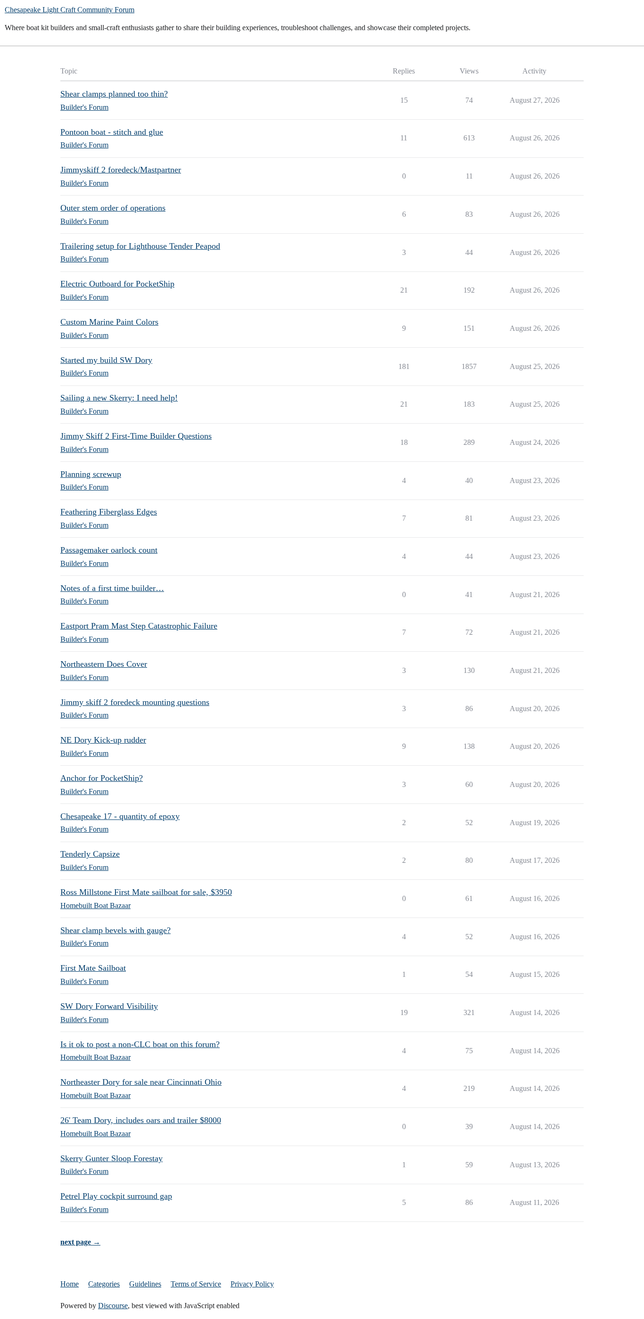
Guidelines (145, 1284)
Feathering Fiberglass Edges (108, 511)
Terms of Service (196, 1284)
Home (69, 1284)
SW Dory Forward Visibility (109, 1006)
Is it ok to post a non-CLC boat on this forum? (140, 1044)
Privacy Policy (252, 1284)
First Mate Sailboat (93, 968)
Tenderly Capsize (90, 854)
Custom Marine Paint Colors (109, 322)
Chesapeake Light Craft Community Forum (69, 10)
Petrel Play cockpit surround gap (116, 1196)
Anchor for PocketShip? (101, 778)
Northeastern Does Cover (103, 664)
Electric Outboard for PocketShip (117, 283)
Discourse (113, 1306)
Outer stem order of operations (112, 208)
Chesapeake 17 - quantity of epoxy (120, 816)
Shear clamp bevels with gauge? (115, 930)
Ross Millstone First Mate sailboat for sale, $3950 (146, 892)
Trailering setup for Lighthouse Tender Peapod (140, 246)
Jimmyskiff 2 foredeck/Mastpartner (120, 169)
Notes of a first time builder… (112, 588)
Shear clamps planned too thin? (114, 93)
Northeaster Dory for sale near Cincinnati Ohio (141, 1082)
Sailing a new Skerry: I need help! (119, 397)
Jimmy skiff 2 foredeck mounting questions (134, 702)
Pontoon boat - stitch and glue (111, 132)
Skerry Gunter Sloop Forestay (111, 1158)
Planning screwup (90, 474)
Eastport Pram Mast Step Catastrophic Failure (138, 626)
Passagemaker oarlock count (108, 550)
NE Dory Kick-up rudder (103, 740)
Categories (104, 1284)
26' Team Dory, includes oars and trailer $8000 (140, 1120)
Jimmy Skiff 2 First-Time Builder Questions (136, 436)
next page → (80, 1242)
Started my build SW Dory (106, 360)
